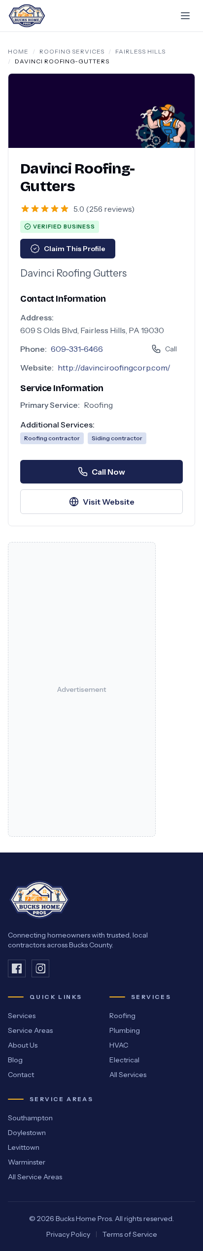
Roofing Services (71, 51)
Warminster (26, 1162)
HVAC (118, 1045)
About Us (22, 1045)
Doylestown (27, 1132)
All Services (127, 1074)
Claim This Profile (74, 248)
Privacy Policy (68, 1234)
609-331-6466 (77, 349)
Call (171, 348)
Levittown (23, 1147)
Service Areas (30, 1030)
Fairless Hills (140, 51)
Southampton (30, 1117)
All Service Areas (35, 1176)
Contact (21, 1074)
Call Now (108, 472)
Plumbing (124, 1030)
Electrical (124, 1059)
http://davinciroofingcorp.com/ (114, 367)
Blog (15, 1059)
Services (21, 1015)
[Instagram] (40, 968)
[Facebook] (17, 968)
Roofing (122, 1015)
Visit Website (109, 502)
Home (18, 51)
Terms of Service (129, 1234)
